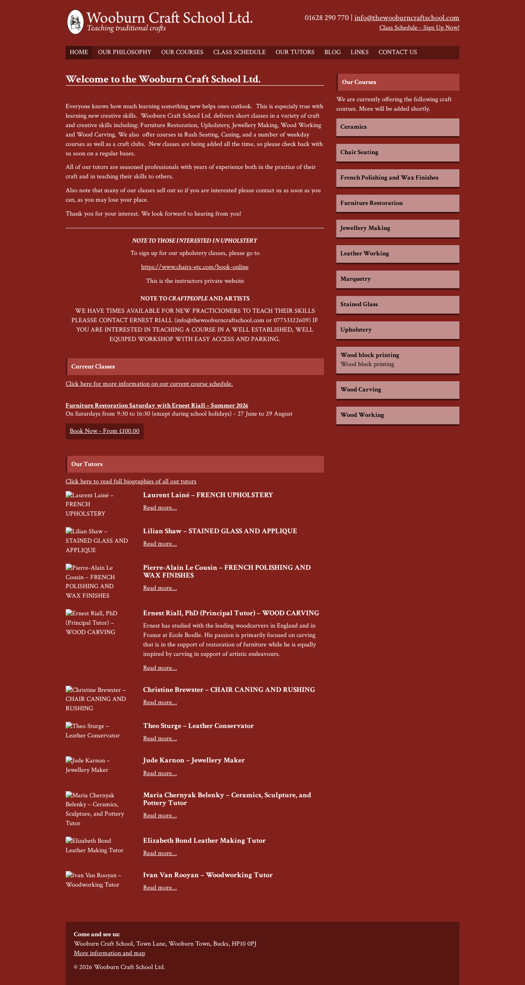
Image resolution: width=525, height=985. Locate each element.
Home (79, 52)
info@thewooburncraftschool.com (406, 18)
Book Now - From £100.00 (104, 431)
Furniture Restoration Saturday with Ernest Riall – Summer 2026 (157, 405)
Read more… (160, 507)
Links (360, 52)
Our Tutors (295, 52)
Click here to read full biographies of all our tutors (131, 481)
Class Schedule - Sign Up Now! (419, 27)
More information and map (109, 953)
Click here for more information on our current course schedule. (149, 384)
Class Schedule (239, 52)
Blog (332, 52)
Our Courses (182, 52)
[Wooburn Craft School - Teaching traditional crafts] (161, 23)
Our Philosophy (124, 52)
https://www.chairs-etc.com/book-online (195, 267)
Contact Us (398, 52)
